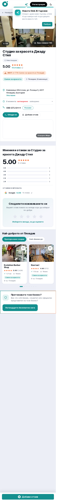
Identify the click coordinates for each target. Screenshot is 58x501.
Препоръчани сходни (14, 239)
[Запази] (23, 248)
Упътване (10, 95)
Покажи (27, 108)
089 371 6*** (13, 108)
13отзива (16, 68)
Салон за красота (12, 79)
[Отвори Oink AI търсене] (26, 4)
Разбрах (47, 24)
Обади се (12, 115)
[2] (21, 216)
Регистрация (38, 4)
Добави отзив (31, 115)
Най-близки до (36, 239)
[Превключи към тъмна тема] (51, 4)
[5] (41, 216)
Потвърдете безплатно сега (20, 308)
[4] (34, 216)
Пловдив (37, 79)
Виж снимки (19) (44, 43)
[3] (28, 216)
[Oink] (5, 4)
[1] (15, 216)
